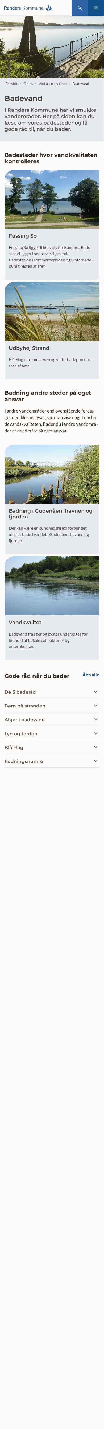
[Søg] (80, 8)
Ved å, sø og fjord (53, 83)
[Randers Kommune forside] (29, 8)
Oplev (28, 83)
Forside (11, 83)
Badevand (81, 83)
